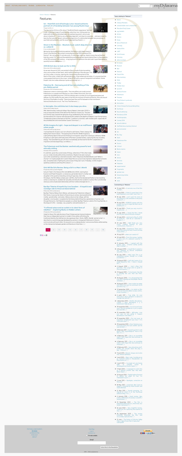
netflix (119, 178)
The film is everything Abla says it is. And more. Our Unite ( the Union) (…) (129, 403)
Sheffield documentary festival (126, 126)
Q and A (119, 89)
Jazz (118, 155)
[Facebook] (41, 235)
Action (119, 34)
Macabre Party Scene (123, 28)
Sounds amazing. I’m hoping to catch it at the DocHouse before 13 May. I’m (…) (129, 392)
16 (103, 230)
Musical (119, 66)
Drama (119, 37)
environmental (121, 129)
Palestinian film (122, 140)
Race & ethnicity (122, 112)
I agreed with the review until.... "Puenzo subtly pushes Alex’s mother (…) (129, 244)
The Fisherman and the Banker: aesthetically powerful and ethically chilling (67, 147)
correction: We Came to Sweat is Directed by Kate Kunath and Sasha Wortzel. (129, 386)
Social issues (121, 54)
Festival (119, 71)
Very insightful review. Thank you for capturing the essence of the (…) (129, 409)
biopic (119, 152)
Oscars (119, 143)
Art (118, 132)
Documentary (121, 77)
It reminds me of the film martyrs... (129, 189)
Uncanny (119, 57)
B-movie (119, 63)
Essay (118, 40)
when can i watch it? (131, 234)
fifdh (118, 80)
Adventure (120, 94)
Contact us (91, 433)
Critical (119, 146)
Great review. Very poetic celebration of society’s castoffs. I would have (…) (129, 398)
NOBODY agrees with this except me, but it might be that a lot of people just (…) (129, 204)
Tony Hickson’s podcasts (124, 100)
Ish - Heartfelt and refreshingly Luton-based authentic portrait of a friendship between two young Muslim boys (66, 24)
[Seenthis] (42, 235)
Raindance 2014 (122, 115)
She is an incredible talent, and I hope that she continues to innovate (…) (129, 337)
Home (41, 15)
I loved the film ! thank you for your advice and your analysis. (129, 213)
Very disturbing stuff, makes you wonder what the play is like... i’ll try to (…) (129, 348)
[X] (46, 235)
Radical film (120, 48)
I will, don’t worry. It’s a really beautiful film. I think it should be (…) (129, 262)
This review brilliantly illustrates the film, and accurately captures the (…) (129, 415)
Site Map (91, 429)
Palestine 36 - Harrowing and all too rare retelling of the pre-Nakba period (66, 86)
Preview (119, 97)
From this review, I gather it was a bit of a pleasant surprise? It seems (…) (129, 238)
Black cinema (121, 149)
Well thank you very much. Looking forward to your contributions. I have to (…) (129, 224)
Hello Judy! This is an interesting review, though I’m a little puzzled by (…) (129, 256)
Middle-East (121, 86)
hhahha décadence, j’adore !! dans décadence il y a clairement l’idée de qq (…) (129, 302)
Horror (119, 20)
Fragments (120, 169)
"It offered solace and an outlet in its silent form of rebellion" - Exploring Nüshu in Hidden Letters (64, 208)
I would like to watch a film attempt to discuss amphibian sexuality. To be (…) (129, 250)
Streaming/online (122, 175)
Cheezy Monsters (122, 23)
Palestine (120, 163)
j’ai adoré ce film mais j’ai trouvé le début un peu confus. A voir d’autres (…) (129, 291)
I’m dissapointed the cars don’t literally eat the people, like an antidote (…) (129, 279)
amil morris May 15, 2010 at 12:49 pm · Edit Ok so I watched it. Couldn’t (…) (129, 218)
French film (120, 74)
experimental (121, 166)
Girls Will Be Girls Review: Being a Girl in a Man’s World (65, 167)
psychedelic (120, 31)
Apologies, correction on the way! (129, 381)
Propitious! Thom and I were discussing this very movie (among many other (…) (129, 230)
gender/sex (120, 172)
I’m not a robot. (93, 435)
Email (91, 440)
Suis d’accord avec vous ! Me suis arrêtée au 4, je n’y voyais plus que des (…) (129, 308)
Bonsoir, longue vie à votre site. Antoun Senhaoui (129, 354)
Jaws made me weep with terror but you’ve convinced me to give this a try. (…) (129, 285)
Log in (92, 431)
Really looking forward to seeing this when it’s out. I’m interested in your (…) (129, 376)
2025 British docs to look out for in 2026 (59, 66)
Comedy (119, 45)
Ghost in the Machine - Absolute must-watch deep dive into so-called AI (68, 45)
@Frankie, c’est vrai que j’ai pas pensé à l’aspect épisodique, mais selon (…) (129, 314)
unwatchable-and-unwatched (126, 25)
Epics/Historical (122, 43)
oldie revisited (121, 60)
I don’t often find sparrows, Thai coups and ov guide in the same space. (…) (129, 267)
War (118, 68)
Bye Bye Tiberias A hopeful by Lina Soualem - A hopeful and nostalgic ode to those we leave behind (67, 187)
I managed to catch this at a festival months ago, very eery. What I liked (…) (129, 370)
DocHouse (120, 109)
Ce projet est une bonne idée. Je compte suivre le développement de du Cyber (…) (129, 364)
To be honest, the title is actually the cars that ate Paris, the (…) (129, 273)
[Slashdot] (44, 235)
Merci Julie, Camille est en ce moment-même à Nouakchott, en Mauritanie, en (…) (129, 359)
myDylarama (165, 6)
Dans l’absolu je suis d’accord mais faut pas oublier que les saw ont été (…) (129, 325)
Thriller (119, 83)
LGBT (118, 51)
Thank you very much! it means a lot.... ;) (129, 209)
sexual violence (121, 123)
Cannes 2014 (121, 120)
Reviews (47, 15)
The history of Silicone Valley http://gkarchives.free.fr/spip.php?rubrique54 (129, 421)
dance (119, 158)
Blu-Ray (119, 135)
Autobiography (121, 117)
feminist (119, 161)
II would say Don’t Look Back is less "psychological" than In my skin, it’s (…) (129, 331)
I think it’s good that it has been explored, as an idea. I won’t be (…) (129, 193)
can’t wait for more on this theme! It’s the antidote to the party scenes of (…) (129, 198)
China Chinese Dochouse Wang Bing (128, 106)
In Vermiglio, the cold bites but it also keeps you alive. (65, 106)
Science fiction (121, 91)
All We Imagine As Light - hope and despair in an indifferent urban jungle (68, 126)
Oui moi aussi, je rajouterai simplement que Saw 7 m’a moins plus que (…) (129, 320)
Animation (120, 103)
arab (118, 181)
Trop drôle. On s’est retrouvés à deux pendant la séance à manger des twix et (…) (129, 296)
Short (118, 138)
